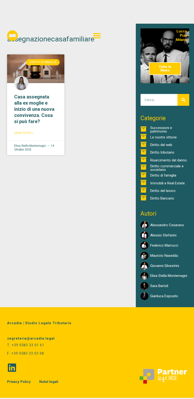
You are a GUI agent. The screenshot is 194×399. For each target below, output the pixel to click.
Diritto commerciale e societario (167, 168)
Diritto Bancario (162, 198)
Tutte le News (165, 68)
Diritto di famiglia (163, 175)
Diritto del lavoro (163, 191)
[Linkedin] (12, 367)
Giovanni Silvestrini (164, 266)
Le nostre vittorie (163, 137)
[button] (97, 35)
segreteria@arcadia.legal (31, 338)
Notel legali (48, 382)
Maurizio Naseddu (164, 255)
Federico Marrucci (164, 245)
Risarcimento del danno (168, 160)
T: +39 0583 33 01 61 (25, 345)
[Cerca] (183, 100)
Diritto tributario (162, 152)
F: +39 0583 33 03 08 (25, 353)
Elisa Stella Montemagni (168, 276)
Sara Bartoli (159, 286)
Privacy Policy (19, 382)
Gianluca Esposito (164, 296)
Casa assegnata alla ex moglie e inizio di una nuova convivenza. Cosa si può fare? (34, 109)
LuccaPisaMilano (181, 35)
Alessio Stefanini (163, 235)
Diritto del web (161, 145)
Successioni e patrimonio (161, 129)
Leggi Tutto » (24, 133)
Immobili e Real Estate (167, 183)
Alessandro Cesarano (167, 225)
